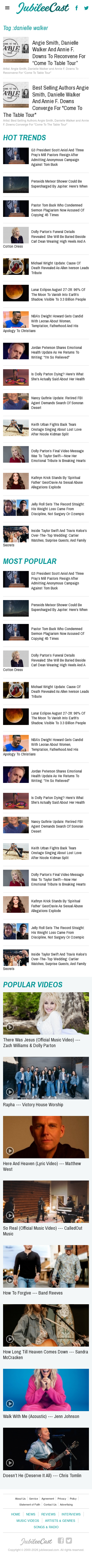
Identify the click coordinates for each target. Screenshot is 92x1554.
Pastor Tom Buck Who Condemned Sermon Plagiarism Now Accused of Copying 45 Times (57, 209)
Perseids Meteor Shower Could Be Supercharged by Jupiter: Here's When (59, 183)
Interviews (71, 1514)
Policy (73, 1498)
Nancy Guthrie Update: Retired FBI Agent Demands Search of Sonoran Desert (57, 402)
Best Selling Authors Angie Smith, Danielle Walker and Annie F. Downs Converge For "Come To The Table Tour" (46, 101)
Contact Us (50, 1504)
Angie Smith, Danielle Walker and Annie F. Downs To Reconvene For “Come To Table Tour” (59, 53)
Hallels (42, 8)
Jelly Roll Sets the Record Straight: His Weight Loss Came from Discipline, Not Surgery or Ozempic (57, 508)
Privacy (62, 1498)
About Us (20, 1498)
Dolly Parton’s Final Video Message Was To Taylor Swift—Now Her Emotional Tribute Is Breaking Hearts (58, 455)
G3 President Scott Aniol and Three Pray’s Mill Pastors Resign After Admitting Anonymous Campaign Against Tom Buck (57, 157)
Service (33, 1498)
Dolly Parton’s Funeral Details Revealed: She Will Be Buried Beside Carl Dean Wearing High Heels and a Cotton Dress (44, 239)
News (30, 1514)
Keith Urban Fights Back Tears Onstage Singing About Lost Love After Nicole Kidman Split (56, 429)
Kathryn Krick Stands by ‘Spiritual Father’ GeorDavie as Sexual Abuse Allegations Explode (57, 482)
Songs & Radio (46, 1527)
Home (15, 1514)
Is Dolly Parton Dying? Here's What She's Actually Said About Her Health (58, 376)
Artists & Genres (60, 1520)
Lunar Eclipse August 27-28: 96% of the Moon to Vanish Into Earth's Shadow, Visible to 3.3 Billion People (58, 294)
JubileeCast (36, 1541)
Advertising (66, 1504)
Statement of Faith (29, 1504)
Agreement (48, 1498)
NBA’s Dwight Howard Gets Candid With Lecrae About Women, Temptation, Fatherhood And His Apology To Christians (43, 323)
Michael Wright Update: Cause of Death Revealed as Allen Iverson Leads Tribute (60, 267)
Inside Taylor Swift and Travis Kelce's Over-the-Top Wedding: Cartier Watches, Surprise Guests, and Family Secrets (45, 538)
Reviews (48, 1514)
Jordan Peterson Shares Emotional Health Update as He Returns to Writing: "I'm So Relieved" (56, 352)
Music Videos (28, 1520)
